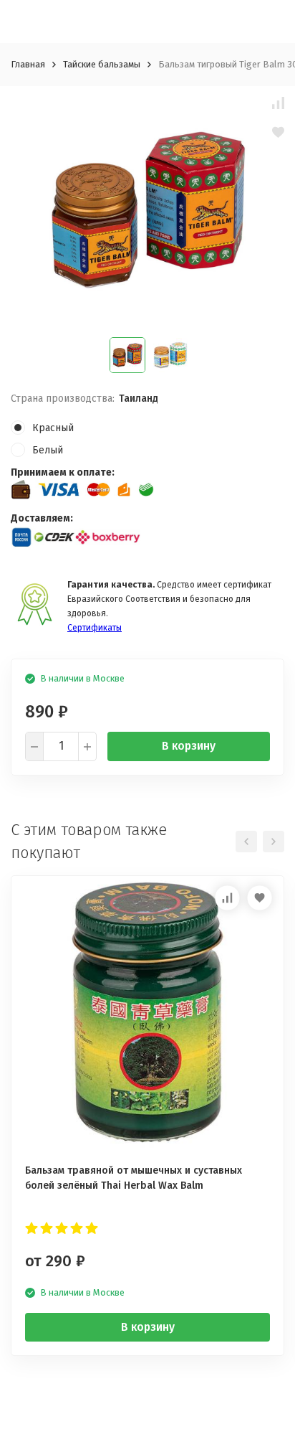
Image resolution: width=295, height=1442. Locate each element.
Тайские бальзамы (101, 64)
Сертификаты (94, 628)
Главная (28, 64)
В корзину (189, 746)
